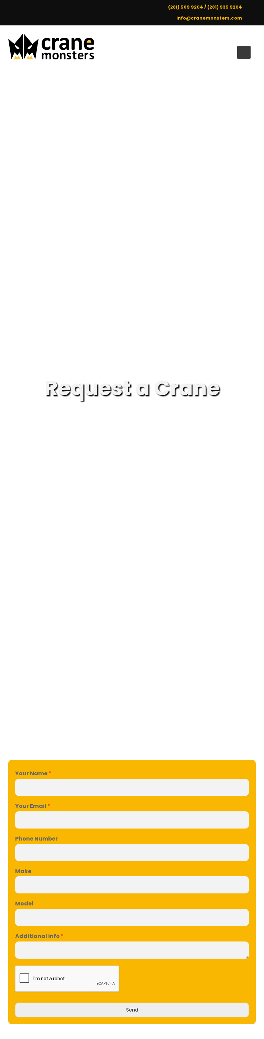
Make (23, 871)
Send (132, 1009)
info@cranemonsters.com (209, 18)
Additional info (39, 936)
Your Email (32, 806)
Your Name (33, 773)
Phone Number (36, 839)
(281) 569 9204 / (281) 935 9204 (205, 7)
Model (24, 903)
